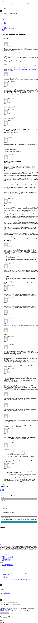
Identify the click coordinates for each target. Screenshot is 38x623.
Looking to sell (5, 508)
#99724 (13, 391)
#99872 (13, 198)
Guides (3, 19)
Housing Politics (6, 26)
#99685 (13, 309)
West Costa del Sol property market (7, 555)
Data (2, 18)
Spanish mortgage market (6, 560)
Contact (3, 2)
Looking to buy (5, 506)
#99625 (13, 98)
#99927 (13, 463)
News (3, 20)
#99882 (13, 297)
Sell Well (3, 29)
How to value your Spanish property (7, 565)
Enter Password (13, 618)
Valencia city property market (6, 559)
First (11, 615)
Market (5, 23)
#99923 (13, 368)
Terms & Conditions (5, 577)
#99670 (13, 120)
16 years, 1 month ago (23, 36)
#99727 (13, 442)
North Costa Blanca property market (7, 556)
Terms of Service (25, 579)
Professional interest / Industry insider (8, 512)
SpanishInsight (6, 11)
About (3, 1)
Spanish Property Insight (6, 574)
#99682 (13, 285)
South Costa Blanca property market (7, 557)
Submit (1, 620)
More (5, 27)
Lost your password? (7, 593)
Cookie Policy (4, 576)
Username (1, 589)
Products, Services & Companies (9, 28)
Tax (4, 25)
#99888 (13, 336)
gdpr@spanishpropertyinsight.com (5, 609)
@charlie (5, 449)
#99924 (13, 402)
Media (4, 511)
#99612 (13, 81)
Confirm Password (29, 618)
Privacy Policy (14, 519)
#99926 (13, 428)
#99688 (13, 327)
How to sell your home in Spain (7, 564)
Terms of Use (18, 519)
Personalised (6, 17)
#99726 (13, 413)
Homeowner (5, 509)
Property (5, 22)
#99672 (13, 154)
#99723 (13, 344)
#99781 (13, 109)
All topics (5, 21)
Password (1, 590)
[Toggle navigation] (0, 15)
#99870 (13, 137)
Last (21, 615)
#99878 (13, 263)
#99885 (13, 318)
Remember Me (7, 592)
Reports (3, 16)
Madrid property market (5, 558)
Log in (5, 8)
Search (3, 30)
